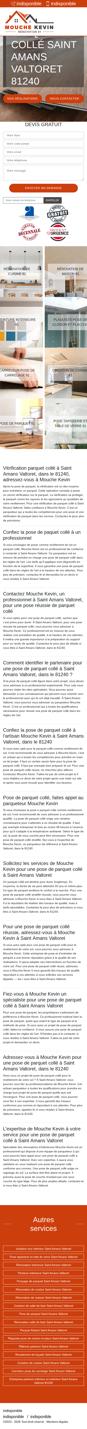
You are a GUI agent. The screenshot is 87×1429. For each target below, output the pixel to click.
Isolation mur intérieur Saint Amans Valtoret (43, 1248)
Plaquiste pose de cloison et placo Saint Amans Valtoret (43, 1338)
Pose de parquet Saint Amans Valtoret (43, 1313)
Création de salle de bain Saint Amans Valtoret (43, 1305)
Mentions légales (57, 1421)
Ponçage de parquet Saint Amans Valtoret (43, 1281)
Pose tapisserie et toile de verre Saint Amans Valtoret (43, 1256)
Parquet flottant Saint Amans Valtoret (43, 1330)
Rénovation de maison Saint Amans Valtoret (44, 1297)
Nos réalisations (22, 98)
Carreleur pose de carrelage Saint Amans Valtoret (43, 1371)
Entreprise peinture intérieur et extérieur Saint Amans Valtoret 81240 (43, 1380)
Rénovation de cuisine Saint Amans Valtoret (43, 1289)
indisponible (29, 3)
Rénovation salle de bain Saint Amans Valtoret (43, 1322)
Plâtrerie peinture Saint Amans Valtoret (43, 1346)
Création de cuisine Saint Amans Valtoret (44, 1363)
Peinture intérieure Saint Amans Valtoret (43, 1273)
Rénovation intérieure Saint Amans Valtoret (43, 1265)
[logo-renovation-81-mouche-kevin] (29, 21)
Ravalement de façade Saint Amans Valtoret (43, 1354)
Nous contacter (64, 98)
